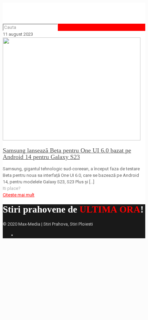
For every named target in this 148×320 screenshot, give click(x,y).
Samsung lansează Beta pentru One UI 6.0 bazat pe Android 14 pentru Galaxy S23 (67, 153)
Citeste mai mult (18, 194)
